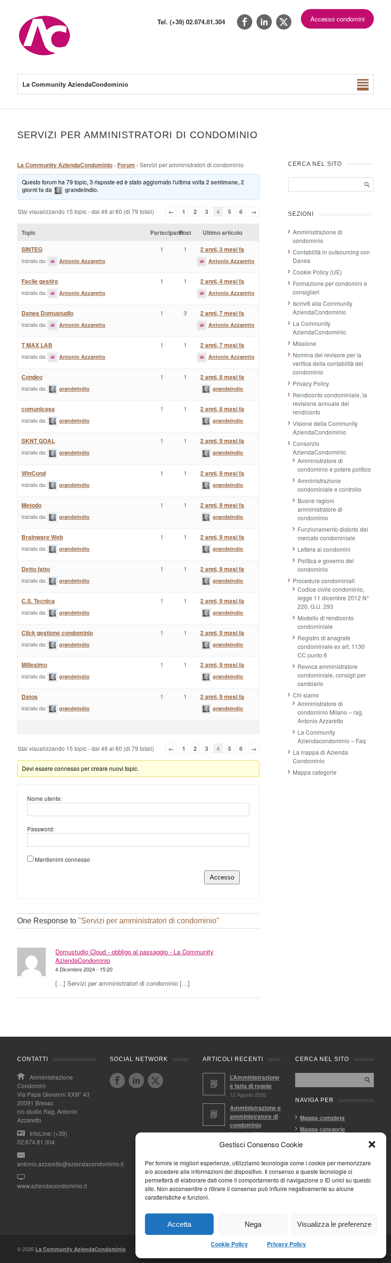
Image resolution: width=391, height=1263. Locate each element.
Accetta (179, 1224)
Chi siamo (306, 695)
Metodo (31, 505)
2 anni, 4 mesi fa (222, 281)
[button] (372, 1144)
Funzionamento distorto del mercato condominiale (333, 533)
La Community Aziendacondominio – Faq (332, 736)
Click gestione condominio (57, 632)
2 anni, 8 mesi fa (222, 377)
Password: (40, 829)
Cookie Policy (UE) (317, 272)
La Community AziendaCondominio (65, 165)
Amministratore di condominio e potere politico (334, 464)
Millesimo (34, 664)
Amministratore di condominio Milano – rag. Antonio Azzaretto (330, 712)
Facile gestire (39, 281)
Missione (304, 343)
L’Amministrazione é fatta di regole (254, 1081)
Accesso (222, 877)
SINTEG (31, 249)
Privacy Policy (286, 1244)
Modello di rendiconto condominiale (326, 622)
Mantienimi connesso (62, 859)
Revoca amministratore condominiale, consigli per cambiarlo (332, 674)
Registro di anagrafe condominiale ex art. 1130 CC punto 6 (331, 646)
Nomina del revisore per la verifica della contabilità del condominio (328, 363)
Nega (253, 1224)
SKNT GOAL (38, 440)
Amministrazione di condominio (317, 236)
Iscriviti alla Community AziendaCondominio (322, 307)
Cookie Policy (229, 1244)
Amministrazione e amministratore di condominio (255, 1116)
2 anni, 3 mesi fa (222, 249)
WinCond (33, 473)
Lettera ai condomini (324, 549)
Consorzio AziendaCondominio (319, 447)
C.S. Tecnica (38, 600)
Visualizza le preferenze (334, 1224)
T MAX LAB (36, 345)
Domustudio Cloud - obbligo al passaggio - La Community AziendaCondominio (134, 956)
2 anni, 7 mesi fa (222, 313)
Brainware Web (42, 537)
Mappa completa (322, 1117)
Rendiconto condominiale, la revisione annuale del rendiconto (330, 403)
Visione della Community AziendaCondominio (325, 427)
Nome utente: (44, 798)
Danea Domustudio (47, 313)
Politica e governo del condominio (326, 564)
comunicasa (38, 408)
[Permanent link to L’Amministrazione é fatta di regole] (214, 1084)
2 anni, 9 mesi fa (222, 440)
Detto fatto (35, 569)
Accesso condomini (337, 18)
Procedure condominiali (324, 580)
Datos (29, 696)
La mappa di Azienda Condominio (320, 756)
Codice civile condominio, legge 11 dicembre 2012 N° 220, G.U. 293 (333, 597)
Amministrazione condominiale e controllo (329, 484)
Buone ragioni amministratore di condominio (320, 509)
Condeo (31, 377)
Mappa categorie (315, 772)
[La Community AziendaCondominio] (44, 54)
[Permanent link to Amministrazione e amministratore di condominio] (214, 1114)
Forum (126, 165)
